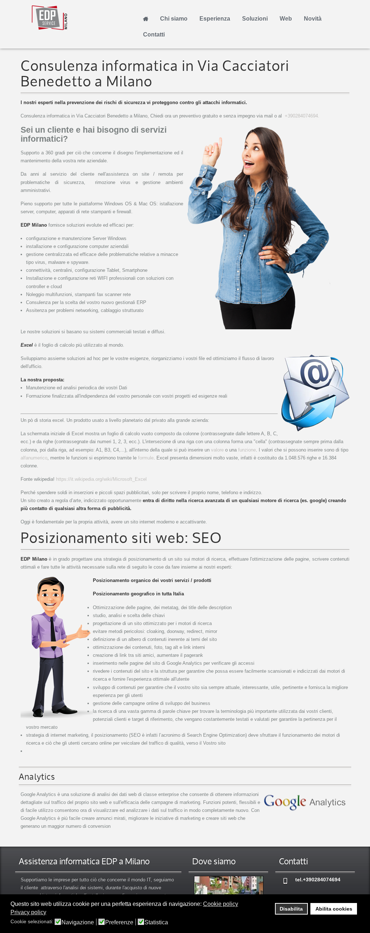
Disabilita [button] (291, 909)
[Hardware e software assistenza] (228, 891)
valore (217, 450)
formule (146, 458)
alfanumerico (34, 458)
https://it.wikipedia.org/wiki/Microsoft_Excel (101, 479)
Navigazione (77, 922)
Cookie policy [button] (220, 904)
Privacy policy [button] (28, 912)
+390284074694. (302, 116)
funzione (247, 450)
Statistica (156, 922)
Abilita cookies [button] (333, 909)
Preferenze (119, 922)
